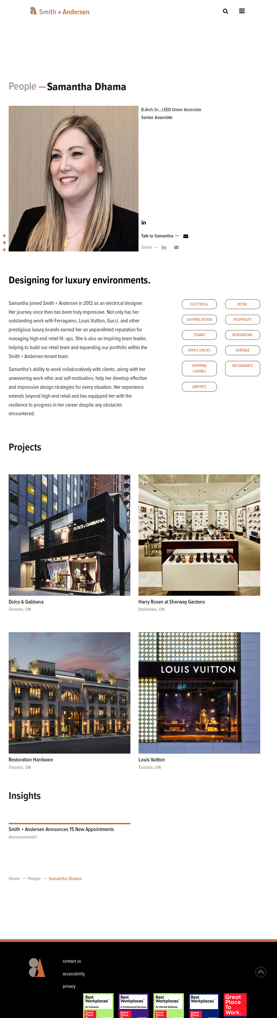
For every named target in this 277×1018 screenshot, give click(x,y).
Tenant (199, 335)
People (23, 87)
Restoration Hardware (31, 760)
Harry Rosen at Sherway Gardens (171, 602)
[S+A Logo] (38, 971)
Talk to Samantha (157, 236)
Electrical (199, 304)
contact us (72, 961)
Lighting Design (199, 319)
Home (14, 879)
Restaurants (242, 365)
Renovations (242, 335)
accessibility (74, 974)
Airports (199, 386)
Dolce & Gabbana (26, 602)
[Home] (60, 10)
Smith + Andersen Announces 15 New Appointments (61, 829)
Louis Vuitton (151, 760)
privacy (69, 986)
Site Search (225, 11)
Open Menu (242, 11)
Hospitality (242, 319)
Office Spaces (199, 350)
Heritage (243, 350)
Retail (242, 304)
